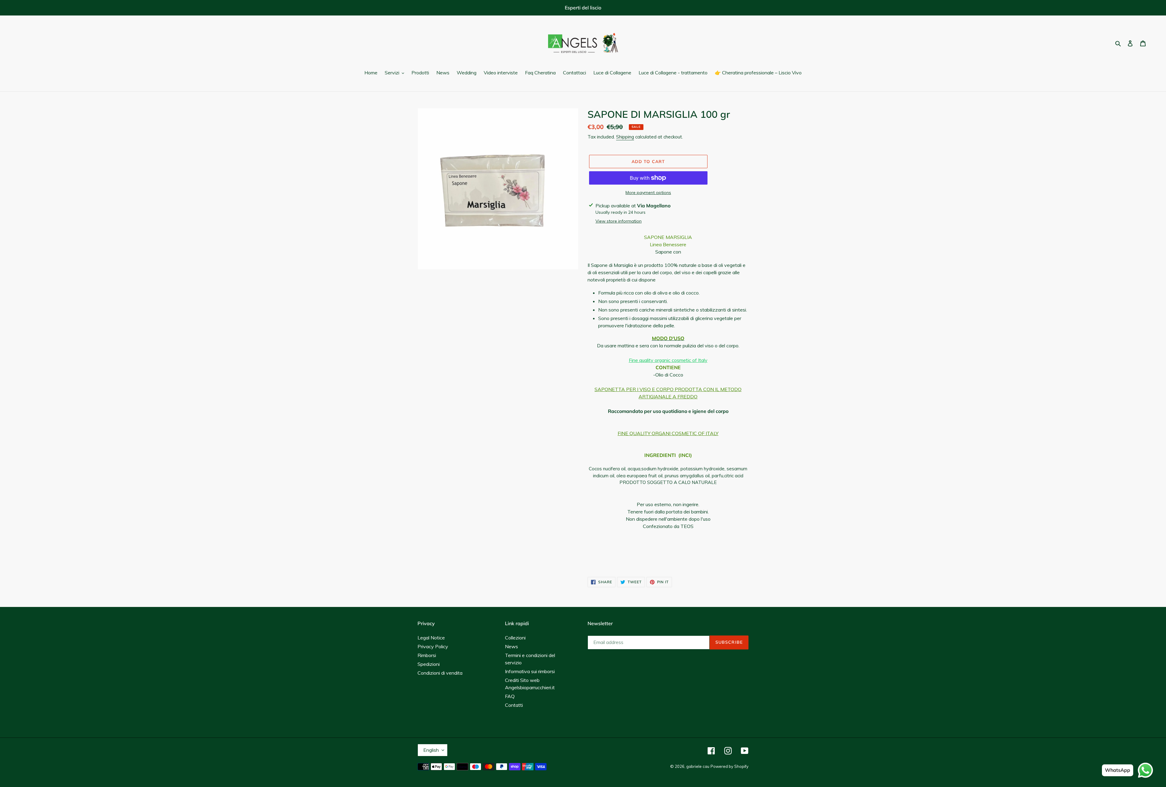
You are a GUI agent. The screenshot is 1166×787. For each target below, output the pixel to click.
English (431, 750)
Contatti (514, 705)
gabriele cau (697, 766)
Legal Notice (431, 638)
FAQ (510, 696)
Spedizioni (429, 664)
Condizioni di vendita (440, 673)
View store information (618, 221)
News (511, 646)
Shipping (625, 137)
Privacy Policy (433, 646)
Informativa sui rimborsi (530, 671)
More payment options (648, 192)
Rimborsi (427, 655)
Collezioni (515, 638)
